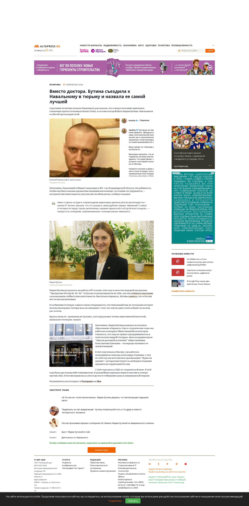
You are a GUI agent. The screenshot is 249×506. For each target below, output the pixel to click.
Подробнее (115, 500)
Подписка (66, 462)
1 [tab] (209, 165)
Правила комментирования (103, 471)
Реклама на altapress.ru (129, 462)
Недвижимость (112, 45)
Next (212, 137)
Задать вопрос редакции (160, 469)
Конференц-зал (69, 465)
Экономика (130, 45)
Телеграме (87, 381)
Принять (133, 500)
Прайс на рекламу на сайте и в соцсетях (167, 471)
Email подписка (125, 479)
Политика (164, 45)
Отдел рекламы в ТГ (127, 465)
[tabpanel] (193, 149)
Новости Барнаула (91, 45)
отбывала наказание (142, 293)
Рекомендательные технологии (127, 469)
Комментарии (101, 450)
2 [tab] (211, 165)
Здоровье (150, 45)
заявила (132, 296)
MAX (136, 487)
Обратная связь (97, 462)
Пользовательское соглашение (99, 466)
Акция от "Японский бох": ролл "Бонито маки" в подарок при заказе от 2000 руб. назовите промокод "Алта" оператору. (167, 480)
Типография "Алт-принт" (73, 468)
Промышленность (182, 45)
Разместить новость (183, 291)
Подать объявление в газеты (131, 473)
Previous (174, 137)
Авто (141, 45)
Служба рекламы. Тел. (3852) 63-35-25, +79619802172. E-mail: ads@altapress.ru (131, 485)
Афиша (121, 476)
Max (99, 381)
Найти (210, 50)
